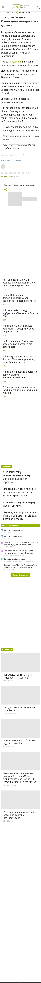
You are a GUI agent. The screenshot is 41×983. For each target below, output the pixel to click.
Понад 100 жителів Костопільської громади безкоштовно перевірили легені (20, 298)
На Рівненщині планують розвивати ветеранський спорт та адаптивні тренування (19, 282)
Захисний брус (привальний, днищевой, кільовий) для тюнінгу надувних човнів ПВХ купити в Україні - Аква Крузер (19, 777)
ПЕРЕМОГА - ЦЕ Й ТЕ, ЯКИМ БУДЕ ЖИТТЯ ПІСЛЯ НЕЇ (17, 676)
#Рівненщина (17, 160)
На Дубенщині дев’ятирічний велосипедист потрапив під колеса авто (18, 344)
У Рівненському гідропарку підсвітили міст (19, 504)
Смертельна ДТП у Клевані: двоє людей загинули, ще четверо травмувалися (19, 492)
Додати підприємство (20, 575)
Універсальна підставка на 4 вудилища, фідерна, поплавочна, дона (18, 815)
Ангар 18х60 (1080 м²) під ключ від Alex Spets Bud (20, 742)
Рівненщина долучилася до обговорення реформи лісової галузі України (18, 328)
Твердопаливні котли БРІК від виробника (19, 709)
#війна (9, 160)
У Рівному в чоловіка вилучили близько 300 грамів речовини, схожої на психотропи (19, 359)
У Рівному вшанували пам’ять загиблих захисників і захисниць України (20, 390)
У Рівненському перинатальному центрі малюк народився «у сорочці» (17, 477)
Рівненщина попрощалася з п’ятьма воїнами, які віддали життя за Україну (20, 516)
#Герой (3, 160)
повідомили (15, 61)
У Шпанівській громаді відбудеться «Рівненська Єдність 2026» (20, 313)
